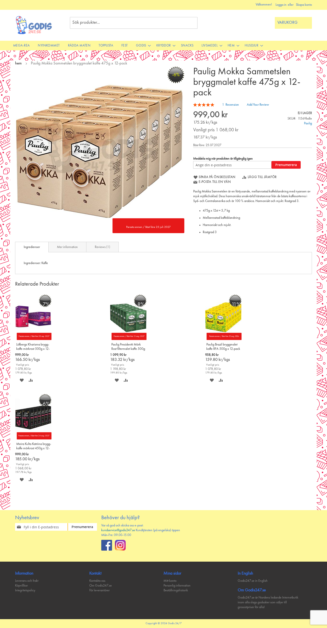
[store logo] (34, 25)
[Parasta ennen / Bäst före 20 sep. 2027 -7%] (33, 339)
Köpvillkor (21, 585)
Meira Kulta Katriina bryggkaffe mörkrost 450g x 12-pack (33, 446)
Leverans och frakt (26, 580)
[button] (21, 380)
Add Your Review (258, 104)
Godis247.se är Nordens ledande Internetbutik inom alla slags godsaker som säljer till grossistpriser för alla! (268, 602)
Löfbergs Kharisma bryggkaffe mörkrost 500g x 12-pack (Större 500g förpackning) (33, 347)
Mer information (67, 247)
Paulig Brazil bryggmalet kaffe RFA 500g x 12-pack (223, 347)
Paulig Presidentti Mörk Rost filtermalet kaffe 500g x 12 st (128, 347)
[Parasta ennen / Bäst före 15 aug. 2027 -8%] (128, 339)
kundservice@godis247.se (118, 530)
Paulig (308, 123)
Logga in (281, 4)
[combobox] (133, 23)
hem (18, 63)
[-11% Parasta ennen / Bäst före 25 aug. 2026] (223, 339)
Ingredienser (32, 247)
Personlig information (177, 585)
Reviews (102, 247)
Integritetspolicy (25, 590)
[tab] (32, 247)
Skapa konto (304, 4)
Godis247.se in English (253, 580)
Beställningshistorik (176, 590)
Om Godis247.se (100, 585)
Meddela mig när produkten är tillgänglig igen (223, 158)
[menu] (163, 45)
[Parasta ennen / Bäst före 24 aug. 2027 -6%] (33, 438)
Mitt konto (170, 580)
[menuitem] (21, 45)
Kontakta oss (97, 580)
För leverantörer (99, 590)
